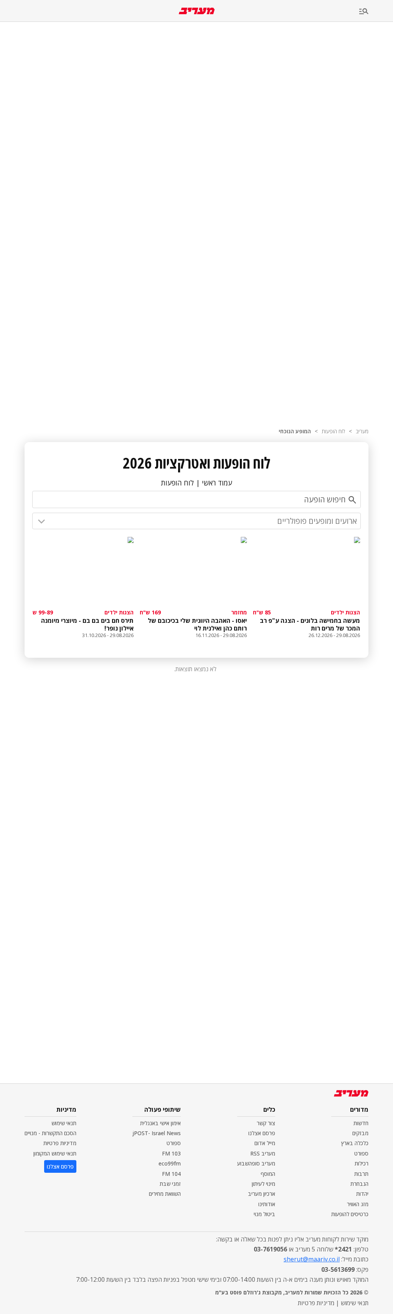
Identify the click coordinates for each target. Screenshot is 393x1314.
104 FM (171, 1173)
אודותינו (266, 1204)
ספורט (361, 1153)
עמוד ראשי (217, 482)
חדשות (360, 1123)
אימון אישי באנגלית (160, 1123)
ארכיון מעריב (261, 1193)
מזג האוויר (357, 1204)
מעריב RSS (262, 1153)
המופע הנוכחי (295, 431)
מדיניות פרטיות (59, 1143)
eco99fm (170, 1163)
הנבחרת (359, 1183)
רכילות (361, 1163)
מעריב (362, 431)
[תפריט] (376, 12)
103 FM (171, 1153)
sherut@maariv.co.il (312, 1259)
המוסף (268, 1173)
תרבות (361, 1173)
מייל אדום (264, 1143)
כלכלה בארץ (354, 1143)
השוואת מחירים (165, 1193)
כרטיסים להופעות (349, 1214)
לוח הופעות (333, 431)
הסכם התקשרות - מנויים (50, 1133)
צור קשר (266, 1123)
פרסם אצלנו (261, 1133)
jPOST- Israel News (156, 1133)
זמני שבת (170, 1183)
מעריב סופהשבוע (256, 1163)
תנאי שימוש (63, 1123)
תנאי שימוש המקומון (54, 1153)
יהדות (362, 1193)
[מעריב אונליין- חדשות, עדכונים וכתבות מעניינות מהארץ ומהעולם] (196, 11)
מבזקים (360, 1133)
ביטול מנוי (264, 1214)
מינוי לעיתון (263, 1183)
